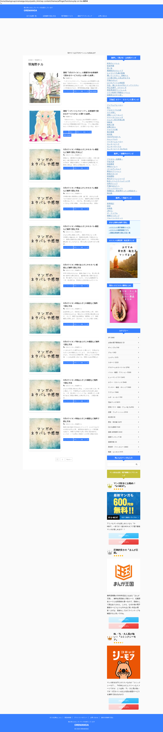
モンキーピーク (113, 144)
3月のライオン (70, 155)
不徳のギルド (112, 80)
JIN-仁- (110, 211)
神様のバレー (112, 166)
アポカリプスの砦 (114, 110)
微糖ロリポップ (113, 216)
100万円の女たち (114, 137)
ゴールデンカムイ (114, 169)
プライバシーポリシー (80, 717)
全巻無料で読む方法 (49, 16)
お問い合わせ (102, 16)
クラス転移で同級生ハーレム (118, 92)
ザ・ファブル (112, 213)
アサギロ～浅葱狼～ (115, 159)
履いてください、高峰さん (117, 75)
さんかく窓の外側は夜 (116, 120)
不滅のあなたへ (113, 186)
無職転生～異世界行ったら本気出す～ (122, 191)
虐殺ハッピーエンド (115, 115)
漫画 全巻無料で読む (107, 717)
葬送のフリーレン (114, 171)
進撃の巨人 (111, 127)
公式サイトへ (124, 542)
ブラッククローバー (115, 188)
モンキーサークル (114, 146)
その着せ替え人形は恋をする (118, 78)
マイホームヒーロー (115, 142)
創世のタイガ (112, 174)
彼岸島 (109, 134)
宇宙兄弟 (110, 161)
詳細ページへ (124, 536)
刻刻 (109, 206)
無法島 (109, 193)
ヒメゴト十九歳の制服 (116, 73)
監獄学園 (110, 66)
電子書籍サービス (67, 16)
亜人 (109, 107)
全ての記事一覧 (32, 16)
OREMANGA (30, 10)
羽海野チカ (69, 78)
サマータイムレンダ (115, 117)
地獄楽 (109, 122)
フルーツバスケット (115, 218)
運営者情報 (68, 717)
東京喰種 (110, 132)
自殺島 (109, 208)
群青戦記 (110, 203)
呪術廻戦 (110, 176)
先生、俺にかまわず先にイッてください (123, 85)
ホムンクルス (112, 139)
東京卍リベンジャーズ (116, 179)
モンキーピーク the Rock (117, 149)
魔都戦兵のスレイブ (115, 70)
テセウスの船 (112, 129)
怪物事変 (110, 164)
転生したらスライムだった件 (118, 181)
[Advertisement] (81, 34)
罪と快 (109, 68)
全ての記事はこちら (56, 717)
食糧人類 (110, 124)
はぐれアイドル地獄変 (116, 83)
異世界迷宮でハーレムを (117, 90)
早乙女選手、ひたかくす (117, 87)
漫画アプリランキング (85, 16)
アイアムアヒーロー (115, 105)
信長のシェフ (112, 183)
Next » (68, 459)
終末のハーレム (113, 63)
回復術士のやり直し (115, 95)
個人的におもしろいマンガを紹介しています (81, 722)
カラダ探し (111, 112)
